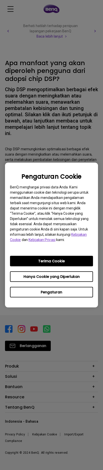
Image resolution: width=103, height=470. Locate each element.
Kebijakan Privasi (42, 240)
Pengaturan (51, 292)
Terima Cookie (51, 261)
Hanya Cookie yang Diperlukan (52, 276)
